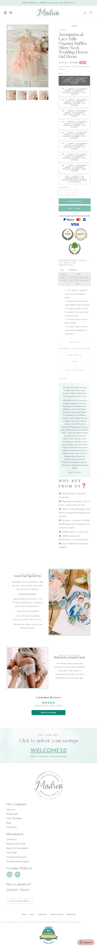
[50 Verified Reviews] (48, 945)
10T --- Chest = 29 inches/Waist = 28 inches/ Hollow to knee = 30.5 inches (74, 179)
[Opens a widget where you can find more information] (85, 942)
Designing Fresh (74, 922)
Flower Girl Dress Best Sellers (74, 412)
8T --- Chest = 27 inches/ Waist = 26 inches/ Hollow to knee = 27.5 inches (74, 157)
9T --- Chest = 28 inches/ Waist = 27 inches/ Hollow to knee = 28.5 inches (74, 168)
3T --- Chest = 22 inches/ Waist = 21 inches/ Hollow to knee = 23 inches (74, 102)
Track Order (11, 852)
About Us (24, 889)
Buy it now (74, 208)
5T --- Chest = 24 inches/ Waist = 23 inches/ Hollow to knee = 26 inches (74, 124)
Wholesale (71, 914)
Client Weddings (14, 818)
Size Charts (74, 355)
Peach (77, 390)
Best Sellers (68, 406)
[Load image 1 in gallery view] (11, 95)
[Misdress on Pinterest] (17, 875)
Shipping (75, 66)
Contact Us (11, 839)
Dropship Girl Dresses (16, 857)
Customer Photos (57, 914)
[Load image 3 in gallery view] (33, 95)
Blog (8, 822)
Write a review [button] (48, 712)
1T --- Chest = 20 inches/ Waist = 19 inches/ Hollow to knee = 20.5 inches (74, 81)
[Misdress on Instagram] (9, 875)
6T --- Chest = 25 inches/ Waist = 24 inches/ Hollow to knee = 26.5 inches (74, 135)
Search (32, 914)
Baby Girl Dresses (78, 403)
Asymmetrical (76, 387)
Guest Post (11, 827)
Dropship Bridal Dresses (17, 861)
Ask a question (74, 370)
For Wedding (68, 415)
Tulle (84, 396)
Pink (82, 390)
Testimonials (12, 814)
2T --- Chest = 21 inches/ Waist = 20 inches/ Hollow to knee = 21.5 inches (74, 91)
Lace (72, 390)
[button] (5, 12)
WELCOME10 (48, 750)
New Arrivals (81, 453)
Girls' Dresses (75, 439)
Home (74, 26)
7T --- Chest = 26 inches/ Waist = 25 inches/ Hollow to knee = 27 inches (74, 146)
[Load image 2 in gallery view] (22, 95)
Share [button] (63, 378)
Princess (66, 393)
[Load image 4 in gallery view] (43, 95)
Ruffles (73, 393)
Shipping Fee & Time (15, 843)
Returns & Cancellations (74, 349)
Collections (42, 914)
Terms (54, 922)
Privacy (62, 922)
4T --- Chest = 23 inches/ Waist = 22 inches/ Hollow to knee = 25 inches (74, 113)
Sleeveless (77, 396)
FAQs (75, 362)
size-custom (67, 396)
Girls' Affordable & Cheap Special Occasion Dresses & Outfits (75, 436)
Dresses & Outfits (79, 409)
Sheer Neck (81, 393)
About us (10, 809)
